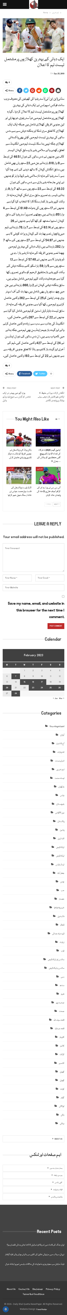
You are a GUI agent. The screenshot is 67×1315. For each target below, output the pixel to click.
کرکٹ (62, 1054)
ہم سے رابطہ (58, 1175)
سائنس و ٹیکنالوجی (56, 968)
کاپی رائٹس (58, 1182)
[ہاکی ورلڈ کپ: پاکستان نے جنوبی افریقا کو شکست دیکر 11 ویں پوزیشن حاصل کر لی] (18, 437)
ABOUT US (58, 1139)
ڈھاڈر (62, 925)
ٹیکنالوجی (60, 847)
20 (7, 687)
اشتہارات (60, 752)
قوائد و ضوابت (57, 1189)
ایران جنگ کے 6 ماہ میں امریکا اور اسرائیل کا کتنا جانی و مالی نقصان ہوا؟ (35, 1245)
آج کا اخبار (60, 743)
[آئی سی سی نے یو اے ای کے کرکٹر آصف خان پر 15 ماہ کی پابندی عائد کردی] (48, 475)
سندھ (62, 985)
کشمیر (61, 1063)
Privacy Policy (53, 1289)
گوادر (62, 1097)
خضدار (61, 899)
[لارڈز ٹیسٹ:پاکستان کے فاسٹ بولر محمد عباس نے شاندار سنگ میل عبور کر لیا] (18, 475)
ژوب (62, 951)
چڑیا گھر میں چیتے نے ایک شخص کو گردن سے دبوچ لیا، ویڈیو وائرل (17, 396)
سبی (62, 977)
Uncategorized (57, 726)
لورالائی (61, 1106)
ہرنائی (62, 1123)
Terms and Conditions (33, 1294)
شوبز (62, 994)
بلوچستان (60, 804)
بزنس (62, 795)
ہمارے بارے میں (56, 1168)
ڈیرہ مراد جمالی (58, 933)
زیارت (62, 942)
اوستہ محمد (59, 778)
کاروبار (61, 1037)
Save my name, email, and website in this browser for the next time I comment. (36, 610)
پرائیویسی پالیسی (56, 1196)
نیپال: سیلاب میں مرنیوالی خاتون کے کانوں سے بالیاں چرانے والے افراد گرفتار (34, 1254)
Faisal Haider (41, 1309)
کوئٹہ (62, 1089)
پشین (62, 830)
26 (59, 687)
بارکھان (61, 787)
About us (11, 1289)
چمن (62, 882)
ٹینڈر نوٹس (60, 864)
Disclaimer (38, 1289)
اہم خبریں (60, 769)
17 (42, 681)
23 (33, 687)
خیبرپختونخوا (59, 907)
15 (24, 681)
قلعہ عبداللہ (59, 1028)
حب (62, 890)
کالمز (62, 1046)
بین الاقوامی (59, 812)
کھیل (39, 431)
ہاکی (62, 1115)
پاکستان (61, 821)
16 (33, 681)
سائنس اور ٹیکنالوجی (56, 959)
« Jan (55, 698)
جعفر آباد (60, 873)
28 (16, 693)
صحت (61, 1011)
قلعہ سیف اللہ (59, 1020)
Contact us (24, 1289)
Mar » (61, 698)
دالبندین (61, 916)
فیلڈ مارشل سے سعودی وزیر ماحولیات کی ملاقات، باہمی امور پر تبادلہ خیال (34, 1264)
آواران (62, 735)
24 (42, 687)
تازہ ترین (10, 431)
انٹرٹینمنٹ (59, 761)
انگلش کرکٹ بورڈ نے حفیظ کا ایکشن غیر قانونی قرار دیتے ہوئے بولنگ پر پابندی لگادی (51, 396)
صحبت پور (60, 1002)
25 (50, 687)
